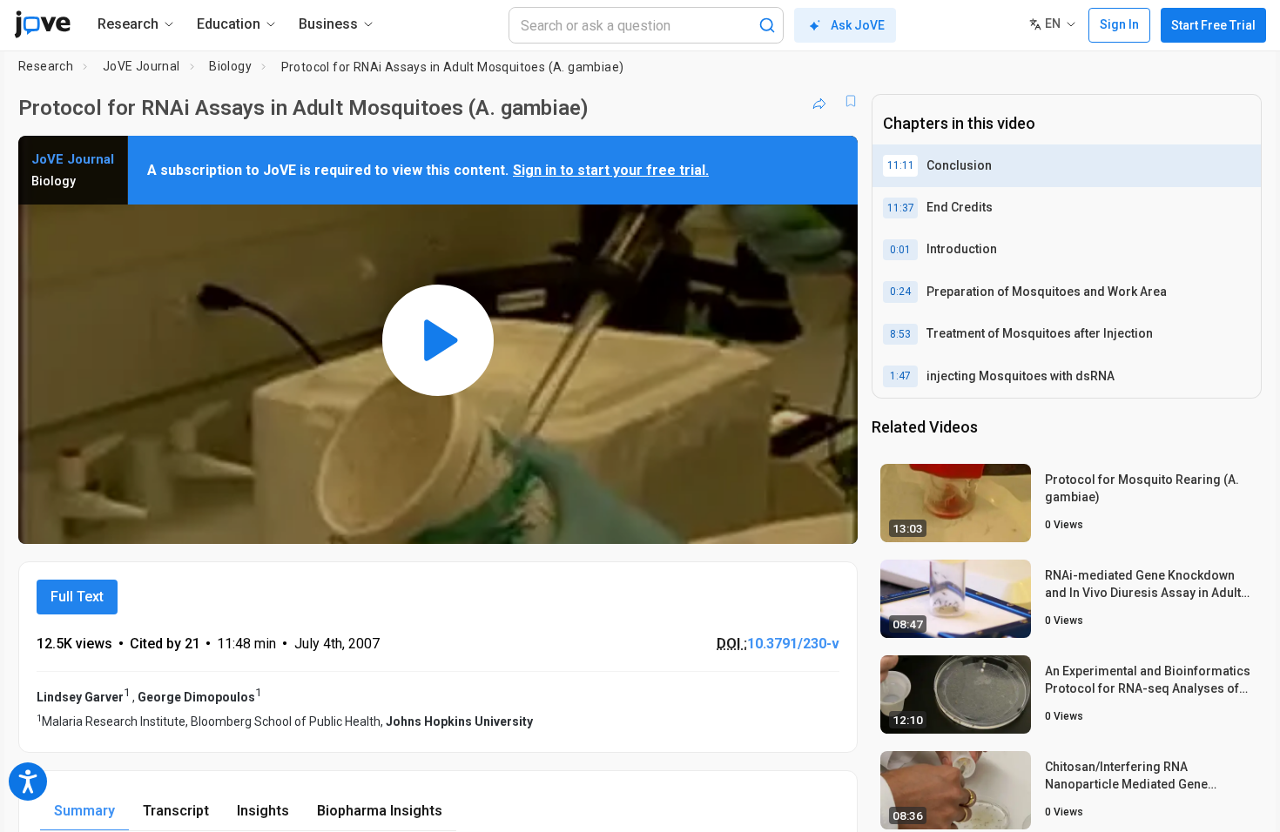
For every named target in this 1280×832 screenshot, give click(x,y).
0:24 (900, 291)
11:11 (900, 165)
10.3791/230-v (793, 643)
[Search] (767, 25)
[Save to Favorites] (851, 101)
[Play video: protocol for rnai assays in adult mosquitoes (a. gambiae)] (438, 340)
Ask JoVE (858, 25)
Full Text (77, 596)
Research (45, 66)
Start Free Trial (1213, 25)
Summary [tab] (84, 810)
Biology (230, 66)
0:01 (900, 250)
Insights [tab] (263, 810)
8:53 (900, 334)
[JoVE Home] (42, 24)
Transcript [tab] (176, 810)
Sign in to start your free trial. (611, 170)
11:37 (900, 208)
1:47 (900, 376)
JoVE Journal (141, 66)
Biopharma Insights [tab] (379, 810)
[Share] (819, 101)
